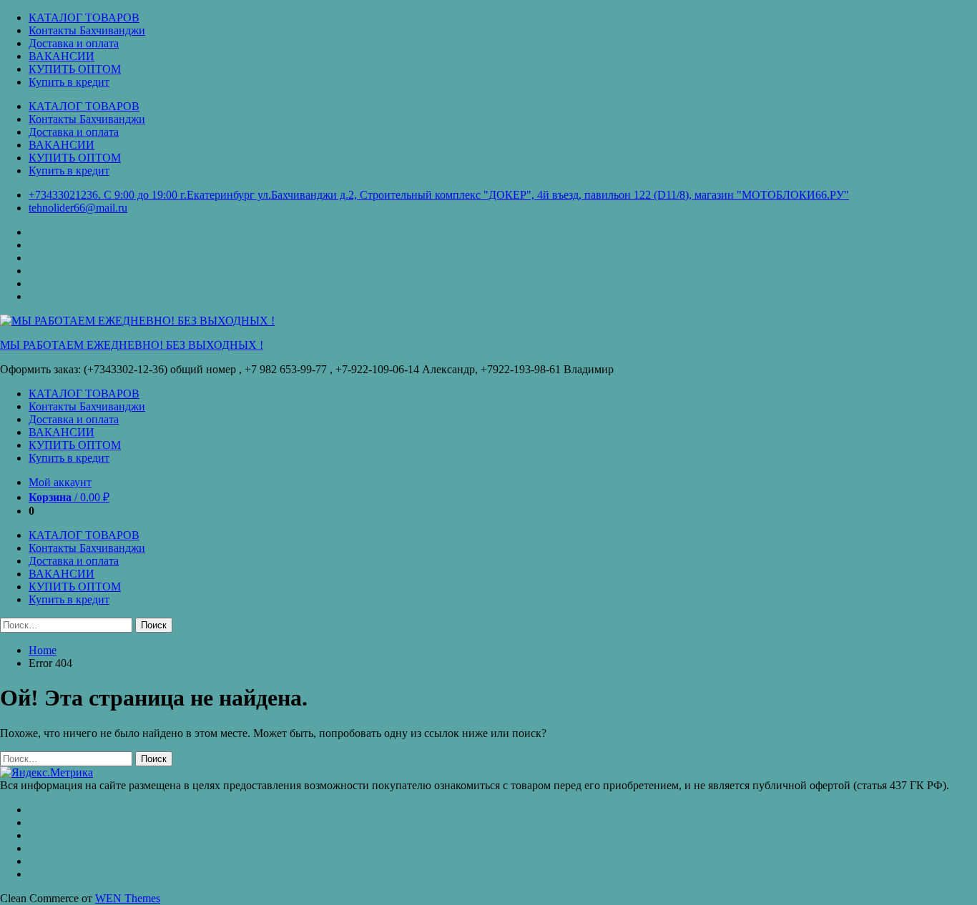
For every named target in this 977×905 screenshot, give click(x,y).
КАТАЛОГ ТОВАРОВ (84, 17)
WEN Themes (127, 898)
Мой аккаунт (60, 482)
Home (43, 650)
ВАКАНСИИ (61, 56)
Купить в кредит (69, 82)
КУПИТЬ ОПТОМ (75, 69)
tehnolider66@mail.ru (78, 208)
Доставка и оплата (74, 43)
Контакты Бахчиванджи (87, 30)
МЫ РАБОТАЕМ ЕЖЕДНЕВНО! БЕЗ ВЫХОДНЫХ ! (131, 345)
